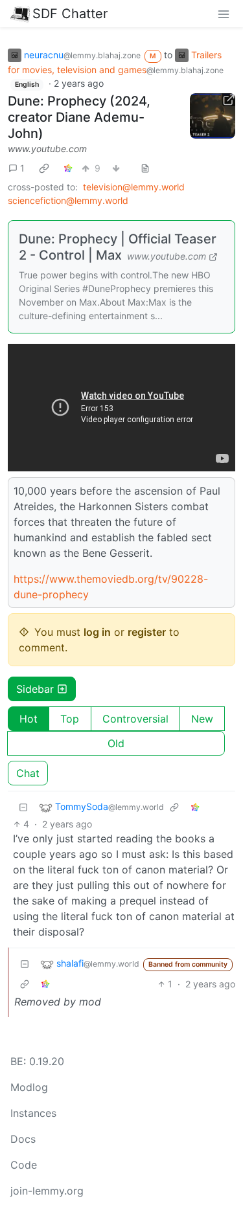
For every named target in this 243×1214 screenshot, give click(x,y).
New (202, 718)
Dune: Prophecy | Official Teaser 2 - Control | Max (117, 247)
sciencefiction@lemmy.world (68, 200)
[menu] (223, 13)
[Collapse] (23, 807)
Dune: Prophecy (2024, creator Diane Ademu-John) (79, 117)
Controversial (135, 718)
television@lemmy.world (134, 186)
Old (116, 743)
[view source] (145, 168)
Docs (23, 1138)
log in (97, 631)
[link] (44, 167)
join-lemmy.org (47, 1190)
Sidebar (35, 688)
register (147, 631)
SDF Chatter (70, 13)
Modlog (29, 1087)
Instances (33, 1113)
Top (69, 718)
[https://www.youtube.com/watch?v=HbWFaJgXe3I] (212, 116)
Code (23, 1164)
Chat (28, 773)
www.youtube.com (47, 148)
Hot (28, 718)
